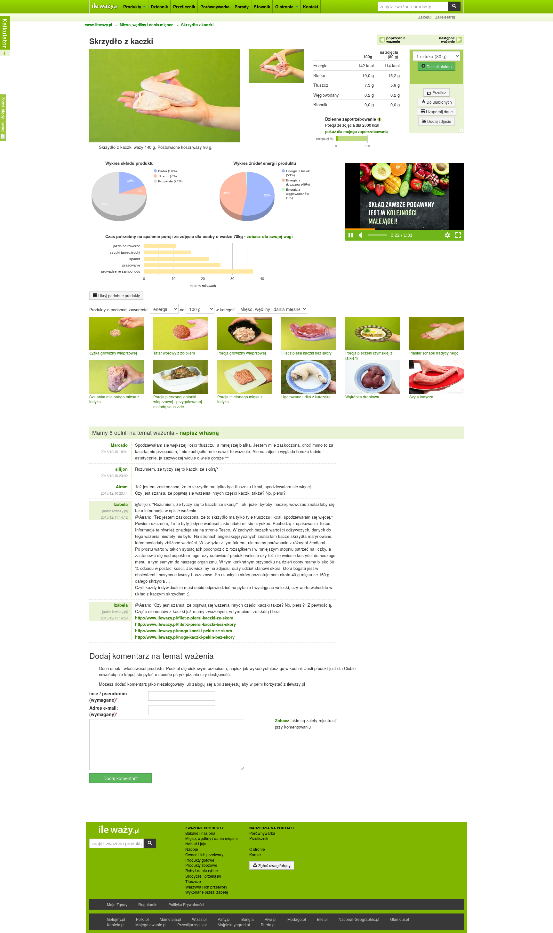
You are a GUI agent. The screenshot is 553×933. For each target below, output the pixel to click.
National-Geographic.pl (359, 919)
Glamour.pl (399, 919)
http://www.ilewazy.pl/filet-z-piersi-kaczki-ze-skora (184, 618)
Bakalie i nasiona (200, 833)
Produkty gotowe (199, 860)
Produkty (132, 7)
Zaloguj (424, 17)
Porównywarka (214, 7)
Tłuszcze (193, 881)
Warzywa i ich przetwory (206, 886)
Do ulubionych (439, 102)
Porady (242, 7)
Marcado (119, 445)
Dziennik (159, 7)
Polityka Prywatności (186, 904)
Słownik (262, 7)
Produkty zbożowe (201, 865)
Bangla (247, 919)
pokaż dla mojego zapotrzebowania (357, 131)
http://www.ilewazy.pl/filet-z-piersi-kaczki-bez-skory (185, 624)
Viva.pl (270, 919)
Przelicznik (184, 7)
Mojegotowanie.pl (150, 924)
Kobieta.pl (115, 924)
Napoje (191, 849)
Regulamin (147, 904)
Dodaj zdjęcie (438, 121)
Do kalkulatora (439, 66)
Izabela (121, 504)
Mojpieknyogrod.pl (234, 924)
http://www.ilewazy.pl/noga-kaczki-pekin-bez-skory (185, 637)
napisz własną (199, 432)
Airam (122, 486)
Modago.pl (296, 919)
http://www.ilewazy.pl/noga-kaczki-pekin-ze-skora (183, 630)
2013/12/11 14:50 (114, 617)
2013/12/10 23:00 (114, 475)
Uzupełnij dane (439, 111)
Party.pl (224, 919)
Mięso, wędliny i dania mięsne (211, 838)
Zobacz (282, 720)
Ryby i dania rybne (201, 870)
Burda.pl (268, 924)
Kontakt (310, 7)
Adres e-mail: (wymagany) (103, 711)
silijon (121, 469)
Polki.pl (142, 919)
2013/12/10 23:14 (114, 493)
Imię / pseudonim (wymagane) (108, 696)
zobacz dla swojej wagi (270, 236)
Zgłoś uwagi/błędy (274, 865)
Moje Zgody (117, 904)
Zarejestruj (445, 17)
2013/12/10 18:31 (114, 451)
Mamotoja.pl (170, 919)
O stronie (285, 7)
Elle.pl (322, 919)
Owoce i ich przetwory (204, 854)
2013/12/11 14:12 (114, 517)
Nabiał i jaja (195, 843)
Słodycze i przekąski (203, 876)
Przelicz (438, 92)
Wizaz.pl (199, 919)
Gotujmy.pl (116, 919)
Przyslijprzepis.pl (192, 924)
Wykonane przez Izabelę (206, 892)
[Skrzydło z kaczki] (276, 67)
